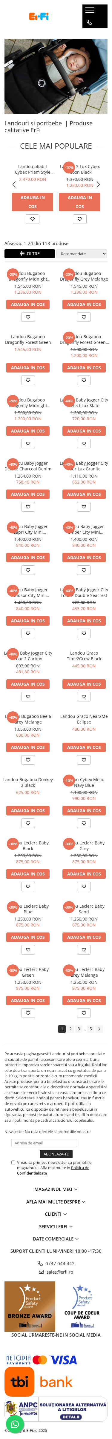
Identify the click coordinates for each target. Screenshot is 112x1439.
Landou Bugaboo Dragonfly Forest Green (28, 339)
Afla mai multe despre (53, 1202)
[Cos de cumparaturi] (88, 34)
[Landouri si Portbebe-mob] (56, 76)
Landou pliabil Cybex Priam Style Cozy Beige (32, 169)
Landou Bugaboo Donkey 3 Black (28, 782)
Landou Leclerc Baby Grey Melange (84, 972)
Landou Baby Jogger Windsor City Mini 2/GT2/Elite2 (28, 592)
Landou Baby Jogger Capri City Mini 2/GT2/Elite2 (28, 529)
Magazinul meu (53, 1189)
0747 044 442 (59, 1263)
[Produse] (90, 11)
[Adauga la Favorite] (32, 219)
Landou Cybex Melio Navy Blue (84, 782)
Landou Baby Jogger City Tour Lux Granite (84, 466)
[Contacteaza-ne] (89, 22)
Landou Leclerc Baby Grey (84, 845)
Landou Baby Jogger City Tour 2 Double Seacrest (84, 592)
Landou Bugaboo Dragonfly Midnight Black (28, 276)
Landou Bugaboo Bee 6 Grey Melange (28, 719)
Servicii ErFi (54, 1226)
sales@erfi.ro (59, 1272)
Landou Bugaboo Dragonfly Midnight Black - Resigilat (28, 402)
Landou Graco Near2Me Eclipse (84, 719)
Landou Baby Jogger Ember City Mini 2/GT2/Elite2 (84, 529)
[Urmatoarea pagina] (99, 1029)
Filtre (32, 253)
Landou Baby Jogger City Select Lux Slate (84, 402)
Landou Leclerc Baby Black (28, 845)
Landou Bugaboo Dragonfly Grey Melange (84, 276)
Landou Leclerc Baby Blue (28, 909)
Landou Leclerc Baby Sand (84, 909)
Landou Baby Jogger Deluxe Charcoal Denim (27, 466)
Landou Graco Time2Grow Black (84, 655)
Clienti (54, 1214)
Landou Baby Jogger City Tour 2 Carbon (28, 655)
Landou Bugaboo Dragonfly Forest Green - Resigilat (84, 339)
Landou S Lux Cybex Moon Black (80, 169)
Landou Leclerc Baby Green (28, 972)
